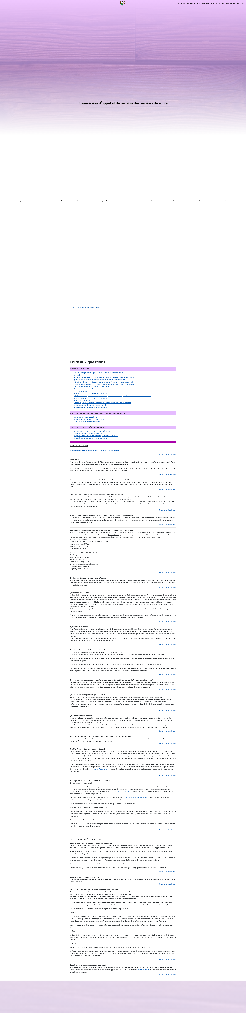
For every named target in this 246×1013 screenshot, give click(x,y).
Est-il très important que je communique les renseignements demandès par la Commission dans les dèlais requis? (112, 396)
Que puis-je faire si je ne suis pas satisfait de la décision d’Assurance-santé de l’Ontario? (104, 377)
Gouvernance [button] (131, 201)
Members (228, 201)
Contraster (229, 3)
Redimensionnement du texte (212, 3)
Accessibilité (155, 201)
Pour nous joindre (192, 3)
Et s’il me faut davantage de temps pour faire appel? (91, 386)
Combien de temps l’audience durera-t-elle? (88, 433)
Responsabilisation (106, 201)
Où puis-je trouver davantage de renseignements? (91, 407)
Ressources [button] (80, 201)
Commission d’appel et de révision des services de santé (123, 102)
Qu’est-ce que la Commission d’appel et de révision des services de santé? (99, 380)
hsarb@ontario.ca (143, 970)
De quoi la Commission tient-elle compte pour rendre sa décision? (96, 436)
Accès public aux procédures (122, 791)
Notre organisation (21, 201)
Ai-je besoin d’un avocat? (82, 391)
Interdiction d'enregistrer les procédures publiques (90, 419)
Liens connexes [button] (178, 201)
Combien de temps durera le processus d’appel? (90, 405)
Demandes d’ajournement (99, 769)
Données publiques (205, 201)
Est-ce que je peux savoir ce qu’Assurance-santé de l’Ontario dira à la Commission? (102, 403)
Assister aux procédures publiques (85, 417)
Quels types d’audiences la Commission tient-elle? (91, 393)
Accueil (180, 3)
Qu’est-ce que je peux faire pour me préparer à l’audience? (93, 431)
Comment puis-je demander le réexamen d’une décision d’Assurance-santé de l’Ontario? (104, 384)
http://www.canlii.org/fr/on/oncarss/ (136, 797)
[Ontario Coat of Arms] (122, 3)
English (239, 3)
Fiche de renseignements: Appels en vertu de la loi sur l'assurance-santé (98, 373)
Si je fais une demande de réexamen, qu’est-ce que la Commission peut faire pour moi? (103, 382)
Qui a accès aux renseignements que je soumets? (90, 398)
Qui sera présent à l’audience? (84, 400)
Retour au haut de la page (167, 454)
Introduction (77, 375)
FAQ (61, 201)
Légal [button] (43, 201)
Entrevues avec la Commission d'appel (87, 421)
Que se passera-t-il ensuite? (83, 389)
